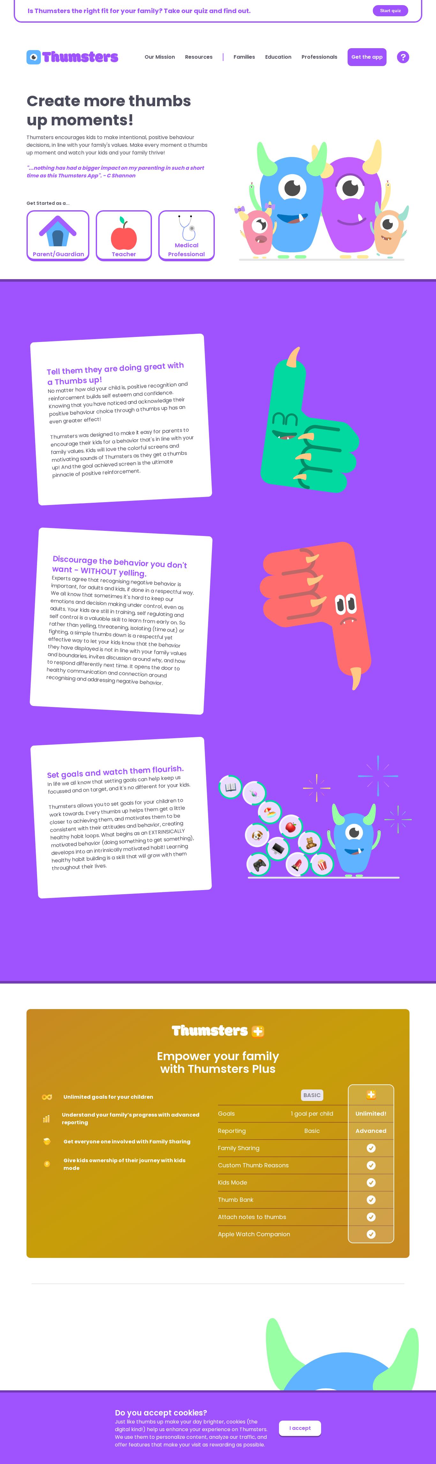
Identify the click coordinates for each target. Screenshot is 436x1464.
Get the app (367, 57)
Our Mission (160, 57)
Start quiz (390, 10)
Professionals (319, 57)
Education (278, 57)
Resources (199, 57)
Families (244, 57)
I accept (300, 1428)
